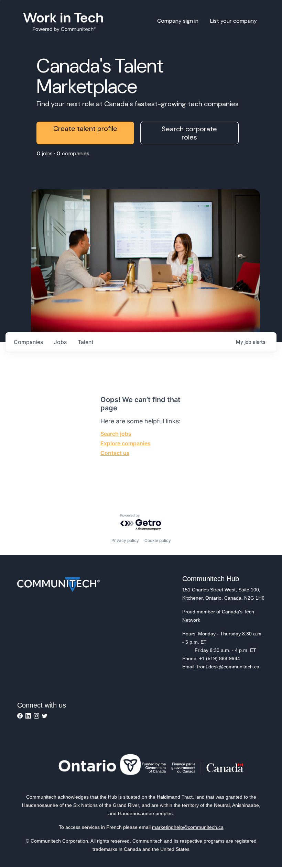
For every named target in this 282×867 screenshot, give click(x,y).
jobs (60, 341)
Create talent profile (85, 128)
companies (28, 341)
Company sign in (177, 20)
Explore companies (125, 443)
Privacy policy (125, 540)
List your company (233, 20)
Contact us (115, 452)
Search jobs (115, 433)
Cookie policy (157, 540)
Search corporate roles (189, 133)
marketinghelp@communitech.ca (188, 827)
